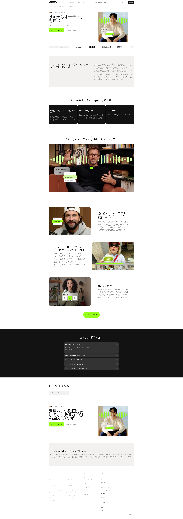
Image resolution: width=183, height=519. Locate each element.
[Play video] (91, 168)
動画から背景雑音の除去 (71, 492)
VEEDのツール (56, 6)
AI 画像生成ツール (70, 480)
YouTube (102, 497)
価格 (105, 2)
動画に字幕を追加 (53, 480)
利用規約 (103, 482)
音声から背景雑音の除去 (71, 490)
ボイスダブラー (69, 500)
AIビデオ (68, 482)
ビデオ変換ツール (53, 495)
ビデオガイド (87, 494)
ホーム (50, 6)
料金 (85, 477)
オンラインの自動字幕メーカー (56, 487)
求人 (102, 477)
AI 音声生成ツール (70, 485)
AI (83, 2)
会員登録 (131, 2)
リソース (89, 2)
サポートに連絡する (105, 487)
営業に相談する (98, 2)
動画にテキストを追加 (54, 482)
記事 (85, 489)
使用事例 (78, 2)
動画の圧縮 (51, 492)
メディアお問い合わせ (106, 490)
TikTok (102, 507)
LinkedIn (103, 500)
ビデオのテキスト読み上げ (72, 495)
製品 (71, 2)
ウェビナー (86, 492)
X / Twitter (103, 502)
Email (102, 510)
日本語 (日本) (129, 514)
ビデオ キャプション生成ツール (56, 490)
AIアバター (68, 477)
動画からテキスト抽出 (54, 498)
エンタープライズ (88, 480)
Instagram (103, 505)
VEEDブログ (86, 487)
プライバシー (104, 480)
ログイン (123, 2)
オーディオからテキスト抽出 (55, 485)
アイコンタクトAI (70, 487)
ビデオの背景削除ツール (71, 498)
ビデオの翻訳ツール (53, 500)
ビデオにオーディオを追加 (55, 477)
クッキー (103, 485)
